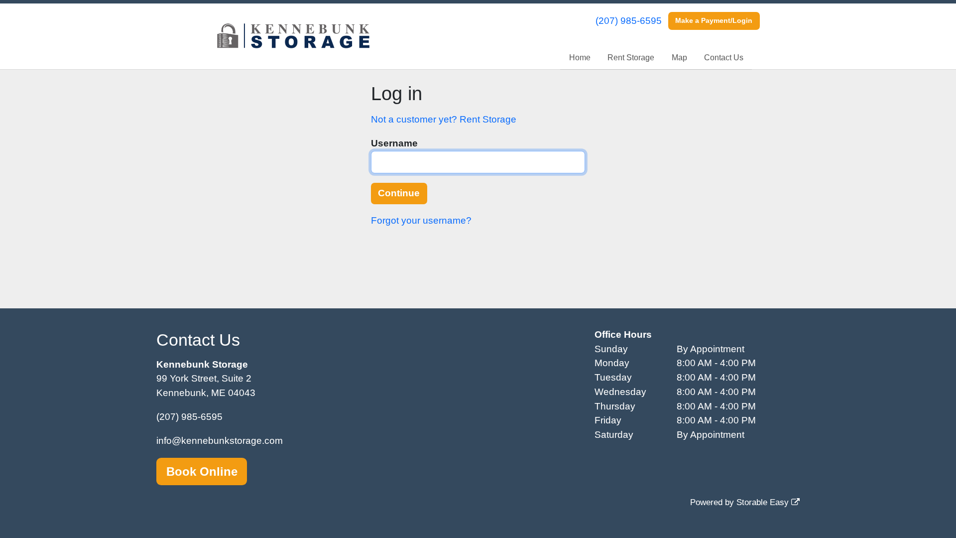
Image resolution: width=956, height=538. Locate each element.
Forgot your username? (421, 220)
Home (580, 57)
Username (394, 143)
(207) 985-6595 (629, 20)
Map (679, 57)
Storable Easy (763, 502)
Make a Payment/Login (713, 20)
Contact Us (723, 57)
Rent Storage (630, 57)
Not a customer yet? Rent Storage (443, 119)
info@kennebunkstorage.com (219, 440)
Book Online (202, 471)
